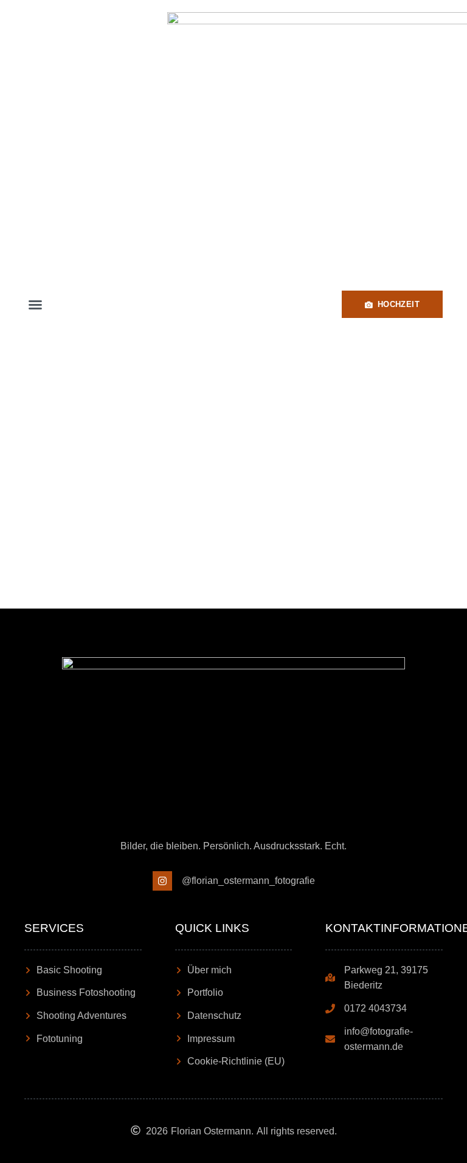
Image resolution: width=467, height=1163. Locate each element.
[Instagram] (162, 881)
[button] (35, 305)
